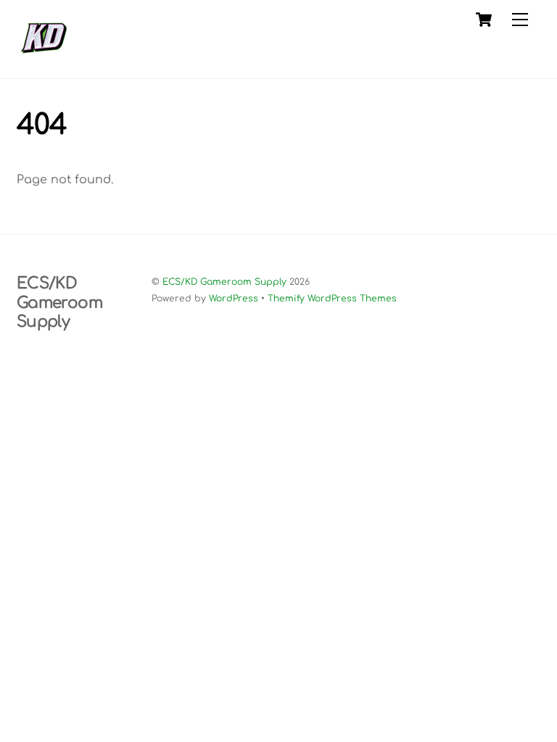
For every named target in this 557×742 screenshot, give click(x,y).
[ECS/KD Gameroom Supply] (44, 60)
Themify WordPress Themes (332, 298)
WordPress (233, 298)
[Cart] (483, 19)
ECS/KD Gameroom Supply (224, 282)
